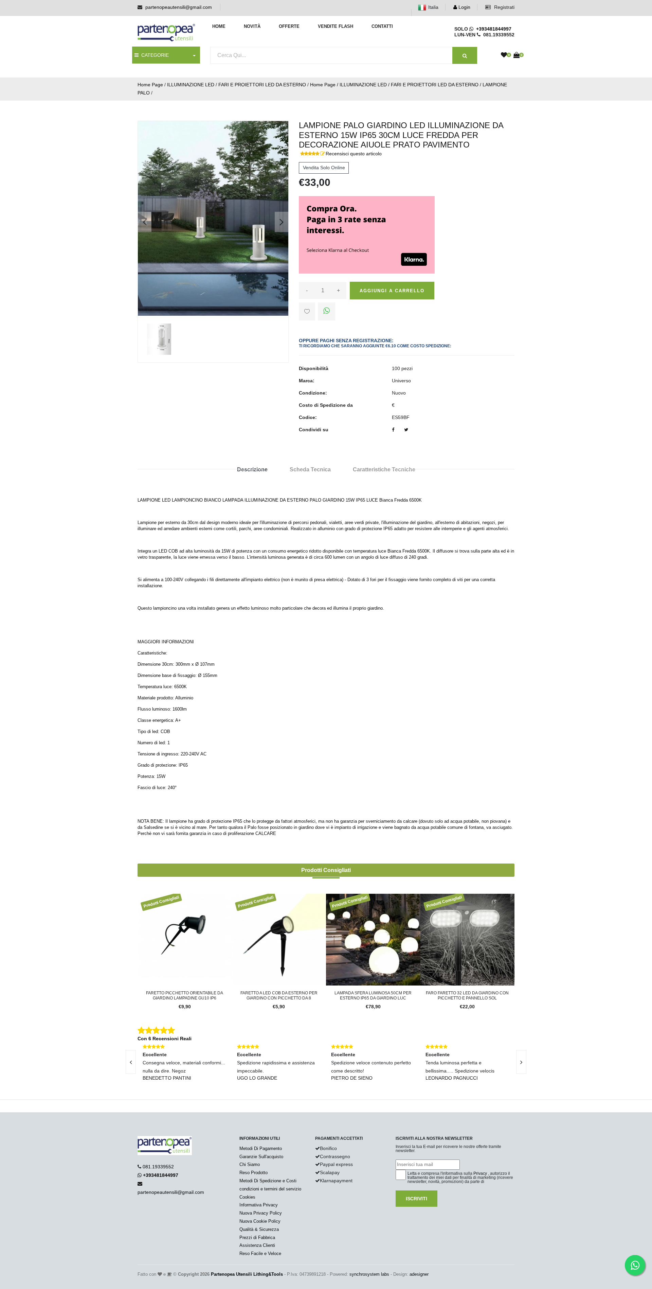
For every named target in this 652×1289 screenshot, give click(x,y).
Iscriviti (416, 1198)
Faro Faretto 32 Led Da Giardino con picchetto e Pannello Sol (467, 995)
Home (218, 26)
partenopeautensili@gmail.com (178, 7)
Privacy (480, 1173)
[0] (504, 55)
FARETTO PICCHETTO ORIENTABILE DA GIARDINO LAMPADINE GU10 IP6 (184, 995)
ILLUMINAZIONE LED (190, 84)
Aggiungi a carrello (392, 290)
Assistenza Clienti (257, 1245)
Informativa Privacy (258, 1204)
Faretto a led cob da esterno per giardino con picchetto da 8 (279, 995)
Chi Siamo (249, 1164)
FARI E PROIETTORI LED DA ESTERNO (262, 84)
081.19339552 (158, 1166)
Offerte (289, 26)
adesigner (419, 1274)
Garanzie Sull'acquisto (261, 1156)
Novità (252, 26)
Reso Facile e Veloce (260, 1253)
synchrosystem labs (369, 1274)
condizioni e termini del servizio (270, 1188)
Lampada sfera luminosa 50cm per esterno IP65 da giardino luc (373, 995)
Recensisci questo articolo (354, 153)
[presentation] (131, 1062)
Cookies (247, 1197)
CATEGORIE (154, 55)
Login (463, 7)
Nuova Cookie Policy (259, 1221)
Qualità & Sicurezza (259, 1229)
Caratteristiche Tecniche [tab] (384, 469)
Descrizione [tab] (252, 469)
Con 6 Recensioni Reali (165, 1038)
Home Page (150, 84)
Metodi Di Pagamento (260, 1148)
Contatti (382, 26)
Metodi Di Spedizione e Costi (267, 1180)
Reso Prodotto (253, 1172)
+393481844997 (492, 29)
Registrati (503, 7)
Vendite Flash (335, 26)
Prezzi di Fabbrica (257, 1237)
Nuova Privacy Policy (260, 1213)
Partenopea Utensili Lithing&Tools (247, 1274)
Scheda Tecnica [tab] (310, 469)
